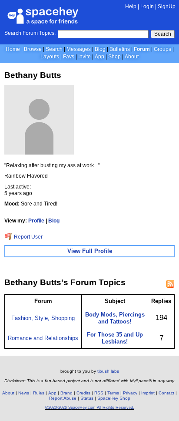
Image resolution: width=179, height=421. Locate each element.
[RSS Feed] (170, 284)
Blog (100, 49)
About (132, 57)
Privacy (130, 393)
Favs (68, 57)
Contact (166, 393)
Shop (114, 57)
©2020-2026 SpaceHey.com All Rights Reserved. (89, 407)
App (99, 57)
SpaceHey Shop (113, 398)
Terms (113, 393)
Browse (33, 49)
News (23, 393)
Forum (142, 49)
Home (13, 49)
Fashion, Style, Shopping (43, 318)
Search (162, 34)
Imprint (148, 393)
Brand (66, 393)
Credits (83, 393)
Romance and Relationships (43, 338)
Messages (78, 49)
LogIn (147, 6)
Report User (28, 237)
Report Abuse (62, 398)
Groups (162, 49)
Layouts (49, 57)
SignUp (167, 6)
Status (86, 398)
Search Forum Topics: (30, 33)
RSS (98, 393)
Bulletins (119, 49)
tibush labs (108, 371)
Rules (38, 393)
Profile (36, 221)
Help (130, 6)
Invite (84, 57)
